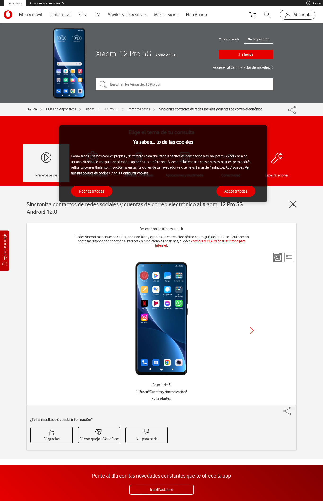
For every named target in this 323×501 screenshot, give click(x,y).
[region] (163, 163)
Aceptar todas (235, 191)
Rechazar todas (91, 191)
